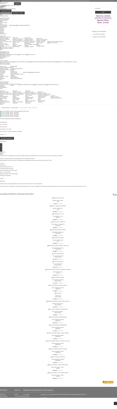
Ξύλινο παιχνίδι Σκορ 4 (58, 264)
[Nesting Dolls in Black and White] (58, 229)
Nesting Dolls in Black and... (58, 232)
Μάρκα (1, 153)
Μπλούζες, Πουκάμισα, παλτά (6, 94)
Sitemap (2, 407)
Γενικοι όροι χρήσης (19, 396)
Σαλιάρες (12, 70)
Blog (16, 398)
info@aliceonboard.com (46, 400)
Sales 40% (27, 90)
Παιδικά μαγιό (3, 40)
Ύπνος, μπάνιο (16, 99)
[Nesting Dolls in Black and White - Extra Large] (58, 245)
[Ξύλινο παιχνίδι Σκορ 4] (57, 261)
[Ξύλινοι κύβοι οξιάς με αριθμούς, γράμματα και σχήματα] (58, 269)
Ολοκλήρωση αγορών (5, 10)
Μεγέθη (1, 154)
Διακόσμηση (15, 97)
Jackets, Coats (16, 42)
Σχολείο (1, 74)
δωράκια (12, 85)
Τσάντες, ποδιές (3, 98)
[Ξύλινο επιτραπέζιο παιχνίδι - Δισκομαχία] (9, 112)
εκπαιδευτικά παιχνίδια (5, 18)
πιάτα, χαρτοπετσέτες (4, 81)
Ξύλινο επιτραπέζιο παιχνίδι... (58, 319)
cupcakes (2, 85)
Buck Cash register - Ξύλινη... (58, 367)
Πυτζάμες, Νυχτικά (40, 46)
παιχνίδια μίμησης (4, 26)
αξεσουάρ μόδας (59, 41)
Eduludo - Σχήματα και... (58, 208)
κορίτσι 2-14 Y (39, 38)
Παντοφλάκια (3, 71)
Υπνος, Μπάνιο (3, 97)
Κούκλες (2, 28)
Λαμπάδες (37, 72)
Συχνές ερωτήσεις (3, 398)
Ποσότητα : (2, 134)
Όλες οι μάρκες (26, 394)
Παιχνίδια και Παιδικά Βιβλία (29, 403)
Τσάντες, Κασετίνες (4, 60)
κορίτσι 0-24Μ (28, 37)
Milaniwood (4, 122)
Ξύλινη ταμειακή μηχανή (58, 256)
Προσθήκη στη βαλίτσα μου (7, 138)
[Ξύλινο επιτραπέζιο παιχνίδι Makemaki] (58, 317)
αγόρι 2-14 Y (15, 37)
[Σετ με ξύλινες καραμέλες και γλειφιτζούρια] (57, 309)
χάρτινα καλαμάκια (4, 83)
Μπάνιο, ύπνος (28, 101)
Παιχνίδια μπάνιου (4, 68)
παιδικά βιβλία (26, 25)
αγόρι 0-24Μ (2, 36)
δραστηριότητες (3, 87)
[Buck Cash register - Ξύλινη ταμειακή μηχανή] (58, 364)
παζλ (1, 23)
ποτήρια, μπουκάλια (14, 84)
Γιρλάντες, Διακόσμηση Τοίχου (16, 74)
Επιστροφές (2, 403)
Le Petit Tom (55, 42)
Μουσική (2, 30)
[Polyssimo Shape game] (58, 237)
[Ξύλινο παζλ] (58, 293)
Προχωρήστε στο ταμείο (18, 13)
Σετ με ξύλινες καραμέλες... (58, 311)
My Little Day (56, 84)
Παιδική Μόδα (26, 396)
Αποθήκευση (13, 76)
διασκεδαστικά (3, 27)
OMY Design (43, 84)
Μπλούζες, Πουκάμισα (5, 39)
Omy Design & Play (30, 84)
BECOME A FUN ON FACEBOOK (99, 31)
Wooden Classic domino (58, 200)
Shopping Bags (13, 66)
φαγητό (12, 67)
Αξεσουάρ (2, 46)
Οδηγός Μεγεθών (3, 396)
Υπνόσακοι (2, 73)
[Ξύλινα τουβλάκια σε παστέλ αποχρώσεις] (58, 285)
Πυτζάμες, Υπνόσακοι (4, 44)
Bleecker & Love (26, 401)
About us (16, 394)
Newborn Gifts (3, 57)
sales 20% (2, 90)
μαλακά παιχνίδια (3, 20)
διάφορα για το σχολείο (5, 63)
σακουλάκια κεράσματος (5, 84)
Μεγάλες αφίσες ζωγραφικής (16, 78)
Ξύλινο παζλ (58, 295)
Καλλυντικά (2, 78)
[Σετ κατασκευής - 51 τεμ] (58, 213)
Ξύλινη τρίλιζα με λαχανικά (58, 279)
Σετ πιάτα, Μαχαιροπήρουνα (16, 68)
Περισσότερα (2, 152)
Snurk (28, 72)
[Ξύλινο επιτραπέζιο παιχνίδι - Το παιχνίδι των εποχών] (58, 340)
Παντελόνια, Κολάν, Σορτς (5, 37)
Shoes (18, 46)
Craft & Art (2, 29)
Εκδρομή (2, 32)
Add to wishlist (3, 141)
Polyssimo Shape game (58, 240)
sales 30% (15, 90)
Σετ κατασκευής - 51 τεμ (58, 216)
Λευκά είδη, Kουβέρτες (5, 69)
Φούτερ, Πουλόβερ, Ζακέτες (6, 41)
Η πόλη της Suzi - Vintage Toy (57, 224)
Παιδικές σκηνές (3, 24)
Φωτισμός (12, 75)
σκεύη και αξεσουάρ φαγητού (6, 61)
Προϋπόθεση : (3, 129)
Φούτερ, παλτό (39, 42)
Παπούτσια (2, 103)
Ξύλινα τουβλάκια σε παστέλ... (58, 287)
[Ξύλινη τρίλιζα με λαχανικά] (58, 277)
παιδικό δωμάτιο (14, 73)
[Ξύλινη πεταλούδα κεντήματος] (58, 356)
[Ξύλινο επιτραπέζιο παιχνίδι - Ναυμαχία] (58, 348)
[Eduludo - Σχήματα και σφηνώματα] (58, 205)
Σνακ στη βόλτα (13, 71)
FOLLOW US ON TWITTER (99, 34)
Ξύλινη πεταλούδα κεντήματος (57, 359)
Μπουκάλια (12, 69)
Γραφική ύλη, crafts (4, 76)
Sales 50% (40, 91)
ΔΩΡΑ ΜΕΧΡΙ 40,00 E (4, 54)
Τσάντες (1, 75)
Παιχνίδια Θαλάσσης (4, 19)
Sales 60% (53, 95)
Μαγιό (14, 43)
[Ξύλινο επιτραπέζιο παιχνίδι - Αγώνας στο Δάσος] (58, 333)
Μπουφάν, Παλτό (3, 43)
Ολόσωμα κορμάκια (4, 38)
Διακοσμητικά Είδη (14, 77)
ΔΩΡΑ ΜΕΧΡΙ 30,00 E (4, 53)
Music (15, 25)
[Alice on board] (4, 2)
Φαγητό (1, 77)
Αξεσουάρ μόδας (3, 100)
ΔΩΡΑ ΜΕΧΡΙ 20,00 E (4, 51)
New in (1, 42)
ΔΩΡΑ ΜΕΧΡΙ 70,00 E (4, 56)
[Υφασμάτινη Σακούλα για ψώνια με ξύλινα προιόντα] (57, 301)
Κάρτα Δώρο (2, 394)
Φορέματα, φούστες (29, 40)
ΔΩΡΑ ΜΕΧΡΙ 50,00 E (4, 55)
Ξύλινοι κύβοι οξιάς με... (58, 271)
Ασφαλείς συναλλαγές (4, 400)
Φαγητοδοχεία (26, 398)
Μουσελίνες (2, 70)
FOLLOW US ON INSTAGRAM (99, 36)
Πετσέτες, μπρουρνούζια (5, 67)
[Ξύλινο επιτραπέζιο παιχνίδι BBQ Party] (58, 325)
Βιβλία (1, 21)
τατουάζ (1, 31)
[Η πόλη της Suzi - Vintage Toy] (58, 221)
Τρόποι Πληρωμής (4, 405)
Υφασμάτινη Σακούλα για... (58, 303)
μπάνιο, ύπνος (3, 66)
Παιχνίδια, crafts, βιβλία (5, 101)
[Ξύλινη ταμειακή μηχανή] (58, 253)
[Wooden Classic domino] (58, 198)
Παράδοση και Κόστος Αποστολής (7, 401)
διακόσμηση (2, 86)
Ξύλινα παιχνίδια (3, 22)
